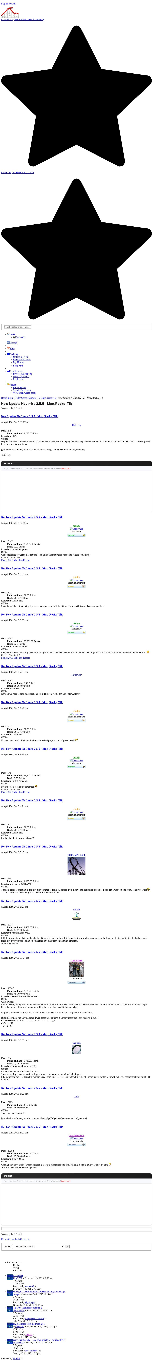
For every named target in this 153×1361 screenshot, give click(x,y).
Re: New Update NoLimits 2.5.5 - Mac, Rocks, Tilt (32, 517)
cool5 (76, 1096)
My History (18, 362)
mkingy (76, 526)
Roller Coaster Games (25, 398)
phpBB (16, 1358)
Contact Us (21, 337)
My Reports (18, 379)
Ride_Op (76, 425)
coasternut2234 (17, 1310)
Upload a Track (20, 357)
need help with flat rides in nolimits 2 (24, 1307)
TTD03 (28, 1334)
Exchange (14, 354)
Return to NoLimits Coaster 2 (15, 1239)
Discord (13, 343)
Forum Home (19, 387)
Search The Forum (22, 390)
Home (12, 334)
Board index (7, 398)
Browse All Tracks (22, 359)
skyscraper (77, 674)
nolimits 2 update (15, 1275)
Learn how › (66, 468)
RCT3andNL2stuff (77, 855)
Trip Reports (16, 371)
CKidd (76, 909)
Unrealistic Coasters (34, 1318)
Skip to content (8, 3)
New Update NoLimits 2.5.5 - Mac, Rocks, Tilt (36, 404)
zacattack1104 (16, 1342)
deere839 (29, 1286)
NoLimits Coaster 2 (47, 398)
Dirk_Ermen (76, 960)
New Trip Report (21, 376)
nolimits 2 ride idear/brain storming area (26, 1324)
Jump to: (8, 1246)
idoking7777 (16, 1278)
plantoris (76, 1043)
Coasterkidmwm (76, 1135)
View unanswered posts (24, 393)
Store (12, 348)
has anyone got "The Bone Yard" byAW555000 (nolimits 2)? (36, 1291)
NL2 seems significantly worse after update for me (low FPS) (36, 1340)
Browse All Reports (22, 373)
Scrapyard (18, 365)
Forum (13, 384)
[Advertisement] (76, 492)
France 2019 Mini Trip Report (15, 560)
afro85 (77, 577)
